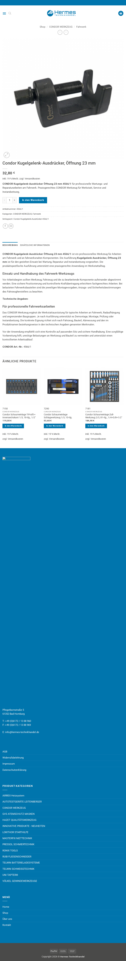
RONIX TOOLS (10, 850)
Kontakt (6, 925)
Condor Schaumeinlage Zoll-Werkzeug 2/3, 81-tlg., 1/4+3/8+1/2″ (103, 416)
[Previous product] (66, 32)
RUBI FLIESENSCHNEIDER (16, 856)
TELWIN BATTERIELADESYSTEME (21, 862)
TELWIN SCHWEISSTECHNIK (18, 868)
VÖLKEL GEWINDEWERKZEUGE (19, 881)
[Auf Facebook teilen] (5, 226)
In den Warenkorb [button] (13, 426)
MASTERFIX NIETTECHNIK (17, 838)
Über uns (7, 918)
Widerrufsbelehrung (13, 757)
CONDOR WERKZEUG (61, 26)
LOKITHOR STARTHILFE (15, 832)
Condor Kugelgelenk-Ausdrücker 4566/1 (31, 219)
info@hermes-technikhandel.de (22, 732)
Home (5, 906)
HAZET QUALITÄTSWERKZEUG (19, 820)
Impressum (8, 763)
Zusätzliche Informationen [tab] (35, 245)
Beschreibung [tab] (10, 245)
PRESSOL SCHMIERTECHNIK (18, 844)
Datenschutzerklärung (14, 769)
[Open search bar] (10, 13)
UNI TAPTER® (10, 874)
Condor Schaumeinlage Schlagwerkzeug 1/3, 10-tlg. (58, 416)
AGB (4, 751)
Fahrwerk (81, 26)
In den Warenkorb (33, 200)
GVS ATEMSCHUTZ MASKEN (18, 813)
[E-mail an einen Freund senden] (10, 226)
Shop (42, 26)
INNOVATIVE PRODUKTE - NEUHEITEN (23, 826)
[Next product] (60, 32)
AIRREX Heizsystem (13, 795)
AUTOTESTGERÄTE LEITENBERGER (22, 801)
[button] (4, 13)
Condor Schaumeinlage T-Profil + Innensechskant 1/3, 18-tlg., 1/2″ (19, 416)
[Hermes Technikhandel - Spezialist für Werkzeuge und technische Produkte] (63, 13)
